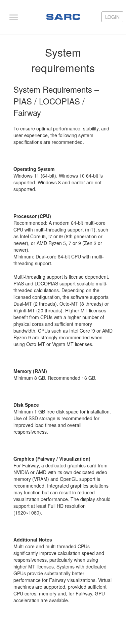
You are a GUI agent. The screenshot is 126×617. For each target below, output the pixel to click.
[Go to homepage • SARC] (63, 17)
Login (112, 16)
